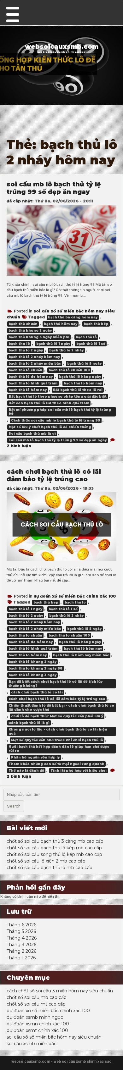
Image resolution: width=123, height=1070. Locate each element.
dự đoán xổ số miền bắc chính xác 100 (74, 596)
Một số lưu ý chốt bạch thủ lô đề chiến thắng (50, 427)
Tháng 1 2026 (21, 958)
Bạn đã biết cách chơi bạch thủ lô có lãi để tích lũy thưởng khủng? (55, 684)
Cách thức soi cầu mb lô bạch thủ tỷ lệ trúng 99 (55, 420)
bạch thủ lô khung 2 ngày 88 (35, 668)
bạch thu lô (19, 344)
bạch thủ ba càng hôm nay (72, 317)
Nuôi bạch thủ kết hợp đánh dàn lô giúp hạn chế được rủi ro (59, 749)
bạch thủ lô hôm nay (28, 390)
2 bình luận (19, 446)
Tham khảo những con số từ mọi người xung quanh (56, 764)
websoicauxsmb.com (61, 46)
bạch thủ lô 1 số (90, 344)
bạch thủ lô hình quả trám (33, 383)
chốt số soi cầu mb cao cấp (37, 997)
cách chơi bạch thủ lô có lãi (37, 692)
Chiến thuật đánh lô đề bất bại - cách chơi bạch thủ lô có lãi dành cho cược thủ (61, 707)
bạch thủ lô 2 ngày (26, 350)
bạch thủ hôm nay (60, 324)
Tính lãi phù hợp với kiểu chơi (78, 771)
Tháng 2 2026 (21, 951)
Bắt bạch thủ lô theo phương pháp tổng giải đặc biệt (58, 396)
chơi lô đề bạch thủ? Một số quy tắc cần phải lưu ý (57, 716)
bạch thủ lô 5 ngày (84, 363)
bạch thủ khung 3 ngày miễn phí (39, 337)
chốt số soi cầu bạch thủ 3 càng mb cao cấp (55, 841)
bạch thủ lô (86, 337)
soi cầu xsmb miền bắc (31, 1043)
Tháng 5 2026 (21, 931)
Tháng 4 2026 (22, 938)
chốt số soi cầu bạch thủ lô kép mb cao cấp (54, 848)
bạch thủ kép (96, 324)
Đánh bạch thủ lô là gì (29, 723)
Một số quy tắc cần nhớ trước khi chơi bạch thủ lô (57, 740)
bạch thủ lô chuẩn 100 (69, 370)
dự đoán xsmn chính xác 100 (38, 1024)
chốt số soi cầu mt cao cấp (36, 1004)
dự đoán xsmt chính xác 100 (37, 1030)
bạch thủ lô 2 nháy (66, 350)
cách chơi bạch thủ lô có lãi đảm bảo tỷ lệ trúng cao (54, 475)
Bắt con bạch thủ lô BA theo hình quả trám (49, 403)
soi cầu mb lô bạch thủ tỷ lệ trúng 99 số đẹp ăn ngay (54, 188)
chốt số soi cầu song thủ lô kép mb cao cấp (54, 854)
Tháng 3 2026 (21, 944)
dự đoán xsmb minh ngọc (35, 1017)
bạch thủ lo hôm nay (83, 383)
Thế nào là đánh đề (26, 771)
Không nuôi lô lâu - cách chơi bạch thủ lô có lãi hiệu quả (58, 731)
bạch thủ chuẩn (23, 324)
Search (13, 806)
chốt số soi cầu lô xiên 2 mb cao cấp (46, 861)
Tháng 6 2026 (21, 925)
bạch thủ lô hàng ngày (80, 377)
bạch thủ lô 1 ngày (53, 344)
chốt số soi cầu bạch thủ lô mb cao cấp (49, 867)
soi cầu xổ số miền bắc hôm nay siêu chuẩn (54, 1037)
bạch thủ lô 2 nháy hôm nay (34, 357)
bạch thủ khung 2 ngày (30, 330)
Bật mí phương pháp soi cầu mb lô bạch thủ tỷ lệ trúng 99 (60, 412)
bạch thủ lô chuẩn (25, 370)
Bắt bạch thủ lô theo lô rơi (77, 390)
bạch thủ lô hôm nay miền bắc (81, 655)
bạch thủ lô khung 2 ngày (32, 662)
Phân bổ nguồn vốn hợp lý (35, 757)
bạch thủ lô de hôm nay (31, 377)
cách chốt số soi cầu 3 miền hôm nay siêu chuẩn (60, 991)
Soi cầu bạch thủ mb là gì (32, 434)
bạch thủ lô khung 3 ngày (32, 675)
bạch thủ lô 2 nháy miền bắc (35, 363)
